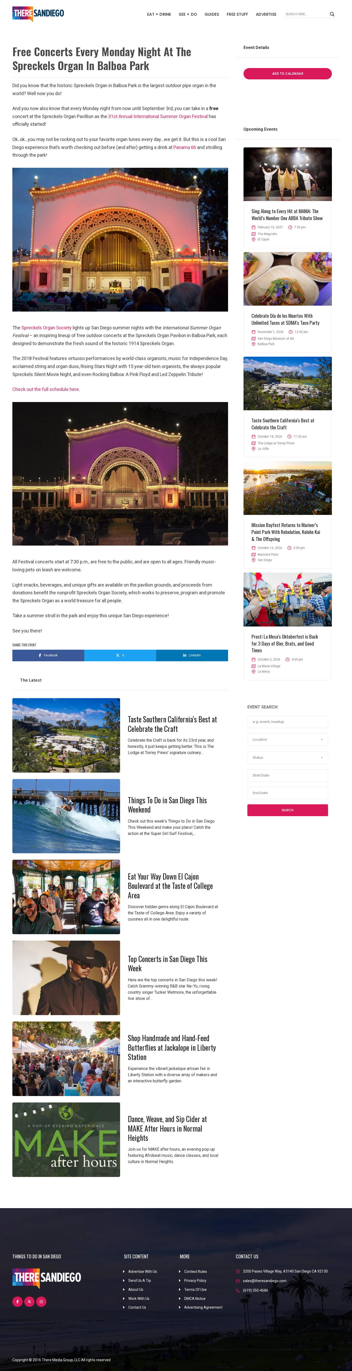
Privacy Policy (195, 1280)
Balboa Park (266, 344)
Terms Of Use (195, 1290)
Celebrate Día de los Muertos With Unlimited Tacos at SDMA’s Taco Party (286, 319)
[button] (287, 739)
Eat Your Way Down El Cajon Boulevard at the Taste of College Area (170, 885)
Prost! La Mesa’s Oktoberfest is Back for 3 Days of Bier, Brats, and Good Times (285, 643)
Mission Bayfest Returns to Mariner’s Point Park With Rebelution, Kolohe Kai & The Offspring (286, 531)
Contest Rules (195, 1271)
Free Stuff (237, 14)
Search (288, 810)
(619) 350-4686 (255, 1290)
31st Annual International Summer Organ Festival (158, 116)
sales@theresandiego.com (265, 1281)
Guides (212, 14)
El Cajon (263, 239)
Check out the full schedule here (45, 389)
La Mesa (264, 671)
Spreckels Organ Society (46, 327)
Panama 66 (184, 147)
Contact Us (137, 1307)
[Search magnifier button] (332, 14)
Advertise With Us (142, 1271)
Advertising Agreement (203, 1307)
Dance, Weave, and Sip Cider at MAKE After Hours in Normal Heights (167, 1128)
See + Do (188, 14)
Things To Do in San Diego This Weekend (167, 805)
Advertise (266, 14)
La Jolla (263, 448)
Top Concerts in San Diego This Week (167, 963)
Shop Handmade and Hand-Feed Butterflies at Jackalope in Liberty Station (172, 1047)
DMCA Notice (195, 1299)
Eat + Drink (159, 14)
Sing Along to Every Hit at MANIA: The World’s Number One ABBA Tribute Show (287, 214)
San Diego (265, 560)
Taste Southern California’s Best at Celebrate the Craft (172, 724)
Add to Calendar (288, 74)
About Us (135, 1290)
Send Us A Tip (139, 1280)
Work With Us (138, 1299)
